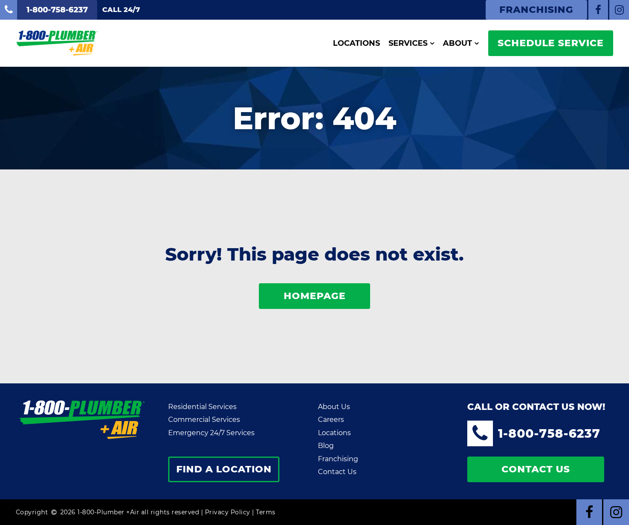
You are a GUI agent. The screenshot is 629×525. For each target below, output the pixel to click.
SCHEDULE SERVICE (551, 43)
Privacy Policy (227, 512)
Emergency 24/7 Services (211, 433)
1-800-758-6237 (549, 433)
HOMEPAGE (315, 296)
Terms (266, 512)
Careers (331, 419)
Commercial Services (204, 419)
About (457, 43)
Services (408, 43)
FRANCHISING (536, 9)
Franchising (338, 459)
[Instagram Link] (619, 10)
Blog (326, 446)
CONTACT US (535, 469)
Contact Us (337, 472)
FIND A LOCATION (224, 469)
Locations (356, 43)
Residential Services (202, 407)
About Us (334, 407)
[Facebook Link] (598, 10)
